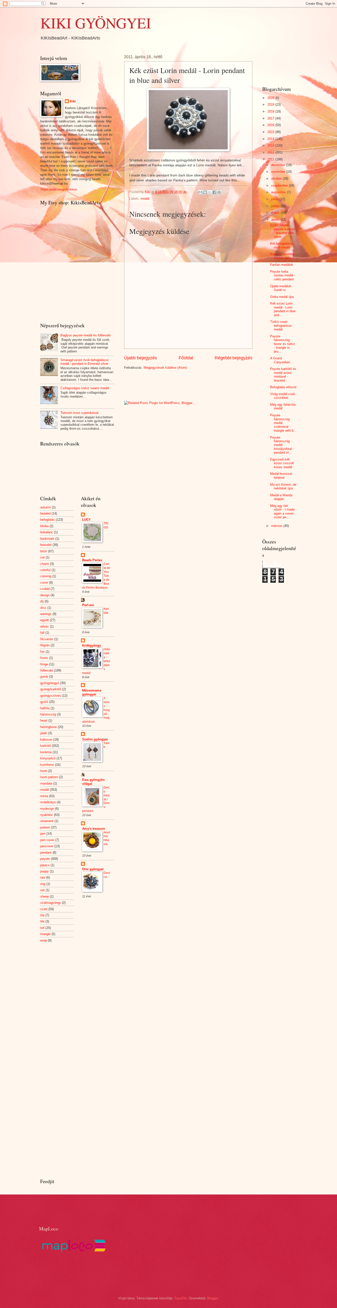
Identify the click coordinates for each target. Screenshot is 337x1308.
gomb (44, 676)
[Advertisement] (182, 384)
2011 (271, 159)
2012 (271, 152)
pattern (45, 827)
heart (43, 720)
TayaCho (180, 1298)
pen (42, 833)
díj (42, 601)
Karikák (106, 611)
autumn (45, 507)
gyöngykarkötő (50, 689)
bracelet (46, 545)
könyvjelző (48, 758)
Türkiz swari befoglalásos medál (281, 325)
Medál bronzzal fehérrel (281, 475)
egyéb (44, 620)
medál (145, 198)
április (276, 219)
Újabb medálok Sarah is (280, 288)
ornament (47, 821)
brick (43, 551)
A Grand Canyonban (280, 360)
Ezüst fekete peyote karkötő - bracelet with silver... (282, 230)
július (275, 199)
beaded (45, 513)
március (277, 526)
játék (43, 733)
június (276, 206)
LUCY (86, 519)
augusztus (279, 192)
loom (43, 771)
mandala (46, 783)
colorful (45, 570)
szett (43, 909)
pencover (46, 846)
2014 (271, 139)
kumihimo (47, 765)
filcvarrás (46, 639)
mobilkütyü (48, 802)
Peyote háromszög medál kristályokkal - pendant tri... (282, 445)
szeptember (280, 185)
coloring (45, 576)
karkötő (45, 746)
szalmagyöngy (50, 902)
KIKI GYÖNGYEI (95, 23)
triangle (45, 934)
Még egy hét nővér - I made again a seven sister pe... (282, 511)
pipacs (45, 865)
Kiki (73, 101)
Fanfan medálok (281, 265)
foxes (44, 658)
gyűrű (44, 702)
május (276, 212)
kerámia (46, 752)
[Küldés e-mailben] (200, 192)
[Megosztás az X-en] (209, 192)
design (45, 595)
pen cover (47, 840)
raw (42, 877)
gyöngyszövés (50, 695)
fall (42, 633)
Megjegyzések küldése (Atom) (165, 367)
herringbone (48, 727)
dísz (43, 608)
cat (42, 557)
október (277, 178)
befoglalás (47, 519)
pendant (46, 852)
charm (44, 564)
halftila (45, 708)
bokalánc (46, 532)
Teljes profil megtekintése (58, 189)
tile (42, 921)
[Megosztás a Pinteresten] (219, 192)
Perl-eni (88, 605)
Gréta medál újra (282, 297)
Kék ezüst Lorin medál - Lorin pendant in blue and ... (283, 309)
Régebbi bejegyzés (233, 357)
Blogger (212, 1298)
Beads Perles (92, 560)
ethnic (44, 626)
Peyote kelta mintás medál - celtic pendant (282, 275)
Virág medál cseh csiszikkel (282, 396)
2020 (271, 98)
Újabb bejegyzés (140, 357)
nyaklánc (46, 815)
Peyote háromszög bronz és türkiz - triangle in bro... (282, 343)
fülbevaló (46, 670)
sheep (44, 896)
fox (42, 652)
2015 (271, 132)
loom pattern (49, 777)
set (42, 890)
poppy (44, 871)
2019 (271, 104)
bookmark (47, 538)
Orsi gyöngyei (93, 869)
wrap (43, 940)
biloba (44, 526)
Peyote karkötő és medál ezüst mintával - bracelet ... (283, 374)
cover (44, 582)
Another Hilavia (107, 838)
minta (44, 796)
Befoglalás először (283, 387)
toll (42, 928)
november (278, 171)
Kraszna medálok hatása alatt (282, 256)
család (45, 589)
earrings (46, 614)
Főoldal (186, 357)
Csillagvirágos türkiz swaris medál (84, 388)
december (278, 165)
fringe (44, 664)
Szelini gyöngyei (95, 739)
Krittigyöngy (91, 645)
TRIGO (106, 525)
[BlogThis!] (205, 192)
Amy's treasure (93, 828)
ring (42, 884)
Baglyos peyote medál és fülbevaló (85, 335)
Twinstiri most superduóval (79, 413)
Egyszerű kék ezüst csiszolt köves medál (282, 463)
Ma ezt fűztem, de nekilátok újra (283, 486)
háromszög (48, 714)
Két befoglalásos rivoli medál (282, 245)
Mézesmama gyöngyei (91, 692)
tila (42, 915)
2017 (271, 118)
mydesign (47, 808)
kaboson (46, 739)
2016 (271, 125)
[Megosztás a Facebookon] (214, 192)
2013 (271, 145)
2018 (271, 111)
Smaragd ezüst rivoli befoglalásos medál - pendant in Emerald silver (84, 361)
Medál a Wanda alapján (281, 497)
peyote (45, 859)
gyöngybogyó (49, 683)
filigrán (45, 645)
